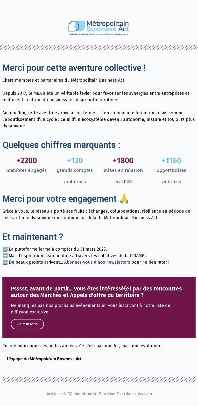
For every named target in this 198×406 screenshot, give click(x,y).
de (121, 255)
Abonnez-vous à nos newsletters (97, 262)
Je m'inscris (27, 324)
